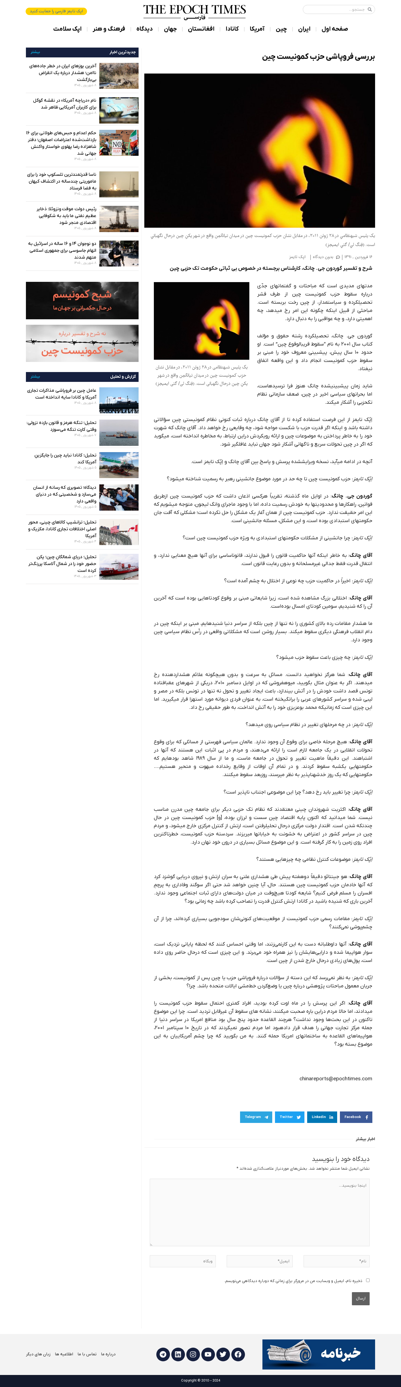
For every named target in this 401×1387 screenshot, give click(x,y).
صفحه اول (335, 29)
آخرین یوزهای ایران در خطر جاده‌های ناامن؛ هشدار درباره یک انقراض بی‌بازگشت (62, 73)
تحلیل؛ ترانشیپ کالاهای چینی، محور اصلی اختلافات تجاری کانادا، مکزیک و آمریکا (62, 529)
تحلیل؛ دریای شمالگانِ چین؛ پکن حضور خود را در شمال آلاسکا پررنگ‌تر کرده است (62, 564)
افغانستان (201, 29)
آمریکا (257, 29)
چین (281, 29)
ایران (304, 29)
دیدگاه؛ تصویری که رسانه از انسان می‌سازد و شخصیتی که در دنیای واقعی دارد (64, 494)
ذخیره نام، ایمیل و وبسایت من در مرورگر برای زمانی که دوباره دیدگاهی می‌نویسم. (293, 1281)
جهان (170, 29)
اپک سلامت (67, 29)
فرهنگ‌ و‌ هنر (109, 29)
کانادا (232, 29)
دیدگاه (144, 29)
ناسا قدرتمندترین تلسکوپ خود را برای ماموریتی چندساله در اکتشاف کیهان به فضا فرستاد (61, 181)
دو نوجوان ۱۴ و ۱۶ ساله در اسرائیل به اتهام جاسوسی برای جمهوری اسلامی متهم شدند (62, 251)
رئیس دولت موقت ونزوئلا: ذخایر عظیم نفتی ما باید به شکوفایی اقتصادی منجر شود (66, 216)
